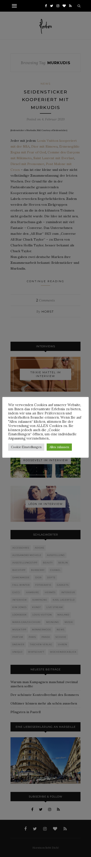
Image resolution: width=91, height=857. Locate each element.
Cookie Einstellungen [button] (26, 447)
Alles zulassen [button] (59, 447)
